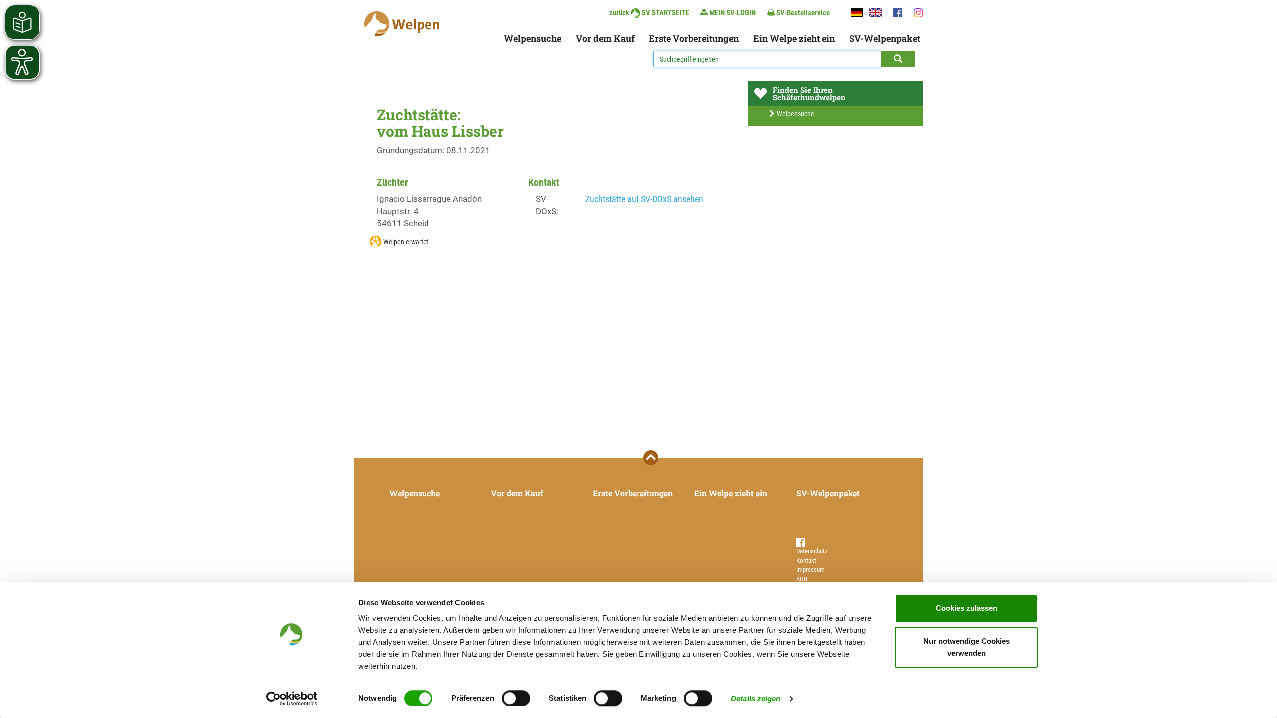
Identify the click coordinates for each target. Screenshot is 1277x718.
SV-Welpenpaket (884, 38)
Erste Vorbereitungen (694, 38)
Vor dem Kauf (605, 38)
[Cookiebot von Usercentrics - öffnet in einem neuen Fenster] (292, 698)
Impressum (810, 569)
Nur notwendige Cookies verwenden (966, 647)
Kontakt (806, 560)
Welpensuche (532, 38)
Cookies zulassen (966, 608)
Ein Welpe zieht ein (794, 38)
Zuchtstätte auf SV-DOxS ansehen (644, 199)
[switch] (516, 698)
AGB (801, 579)
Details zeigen (755, 698)
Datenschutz (812, 551)
